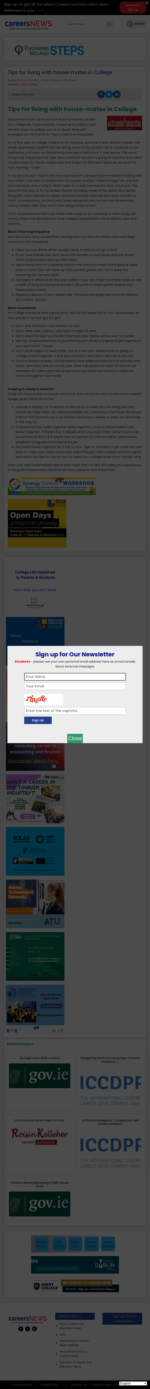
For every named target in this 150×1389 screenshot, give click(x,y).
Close (75, 738)
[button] (147, 4)
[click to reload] (43, 699)
